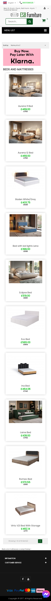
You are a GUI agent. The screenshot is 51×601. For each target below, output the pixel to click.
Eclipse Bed (25, 292)
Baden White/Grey (25, 199)
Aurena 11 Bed (25, 106)
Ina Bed (25, 385)
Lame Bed (25, 432)
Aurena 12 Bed (25, 152)
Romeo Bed (25, 479)
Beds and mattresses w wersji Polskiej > (16, 549)
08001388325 (27, 2)
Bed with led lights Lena (25, 245)
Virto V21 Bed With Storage (25, 525)
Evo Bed (25, 339)
